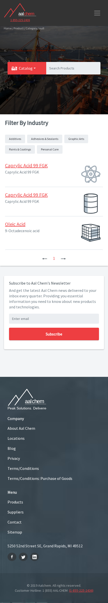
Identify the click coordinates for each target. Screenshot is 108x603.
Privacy (14, 458)
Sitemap (15, 532)
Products (15, 501)
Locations (16, 438)
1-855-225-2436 (20, 20)
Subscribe (54, 333)
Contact (15, 522)
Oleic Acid (15, 224)
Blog (12, 448)
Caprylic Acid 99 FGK (26, 165)
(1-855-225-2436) (81, 590)
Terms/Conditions (23, 468)
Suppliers (16, 511)
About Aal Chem (21, 428)
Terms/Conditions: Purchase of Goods (40, 478)
